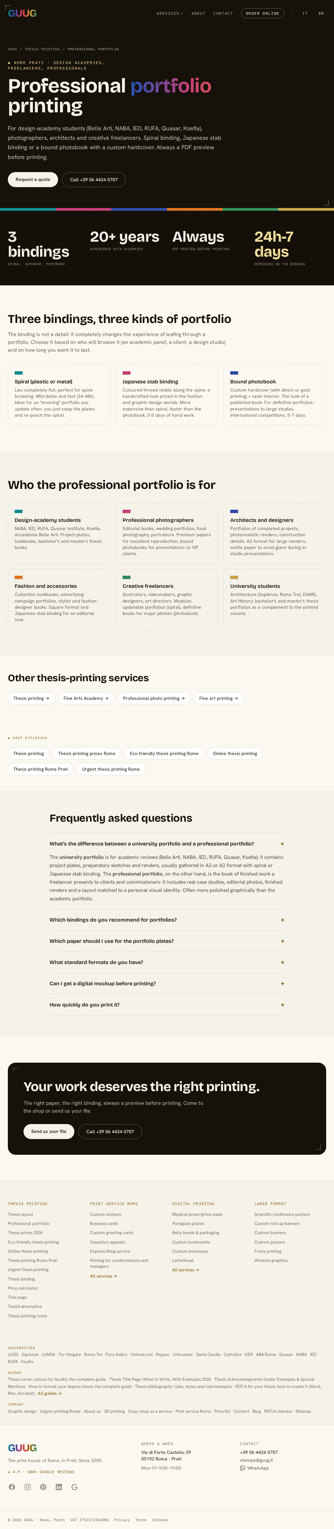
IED (313, 1354)
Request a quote (33, 179)
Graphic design (22, 1411)
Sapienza (30, 1354)
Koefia (27, 1361)
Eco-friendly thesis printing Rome (164, 753)
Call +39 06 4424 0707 (94, 180)
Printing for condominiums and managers (119, 1263)
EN (321, 13)
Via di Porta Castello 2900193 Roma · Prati (166, 1455)
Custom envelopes (190, 1251)
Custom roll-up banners (277, 1223)
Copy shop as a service (150, 1411)
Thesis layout (20, 1214)
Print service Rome (114, 1203)
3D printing (114, 1411)
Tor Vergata (69, 1354)
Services (168, 13)
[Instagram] (27, 1487)
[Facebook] (12, 1487)
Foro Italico (117, 1354)
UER (249, 1354)
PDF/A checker (278, 1411)
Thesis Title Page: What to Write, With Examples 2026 (160, 1379)
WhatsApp (258, 1468)
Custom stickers (105, 1214)
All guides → (50, 1393)
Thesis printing (42, 49)
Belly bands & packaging (195, 1232)
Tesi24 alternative (25, 1306)
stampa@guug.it (256, 1460)
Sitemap (303, 1411)
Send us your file (49, 1131)
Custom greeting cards (111, 1232)
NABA (301, 1354)
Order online (263, 13)
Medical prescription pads (197, 1214)
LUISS (13, 1354)
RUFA (13, 1361)
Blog (256, 1411)
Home (12, 49)
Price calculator (23, 1288)
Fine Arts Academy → (86, 698)
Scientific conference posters (282, 1214)
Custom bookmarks (191, 1242)
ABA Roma (266, 1354)
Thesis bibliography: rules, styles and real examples (183, 1386)
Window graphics (271, 1260)
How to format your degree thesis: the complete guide (80, 1386)
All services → (103, 1276)
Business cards (104, 1223)
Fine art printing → (218, 698)
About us (92, 1411)
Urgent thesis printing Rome (111, 769)
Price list (222, 1411)
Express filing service (110, 1251)
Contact (223, 13)
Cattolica (232, 1354)
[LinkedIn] (59, 1487)
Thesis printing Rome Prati (40, 769)
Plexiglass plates (188, 1223)
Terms (141, 1519)
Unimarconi (142, 1354)
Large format (270, 1203)
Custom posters (269, 1242)
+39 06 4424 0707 (259, 1452)
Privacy (122, 1519)
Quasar (286, 1354)
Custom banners (270, 1232)
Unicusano (183, 1354)
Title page (17, 1297)
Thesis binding (21, 1279)
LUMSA (48, 1354)
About (198, 13)
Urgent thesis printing (28, 1269)
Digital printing (193, 1203)
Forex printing (267, 1251)
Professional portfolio (29, 1223)
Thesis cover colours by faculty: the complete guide (57, 1379)
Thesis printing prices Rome (86, 753)
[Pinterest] (43, 1487)
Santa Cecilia (208, 1354)
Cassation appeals (107, 1242)
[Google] (74, 1487)
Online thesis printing (235, 753)
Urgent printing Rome (60, 1411)
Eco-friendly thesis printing (33, 1242)
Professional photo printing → (154, 698)
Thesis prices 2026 (25, 1232)
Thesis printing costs (27, 1316)
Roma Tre (93, 1354)
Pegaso (163, 1354)
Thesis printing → (31, 698)
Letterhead (182, 1260)
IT (305, 13)
